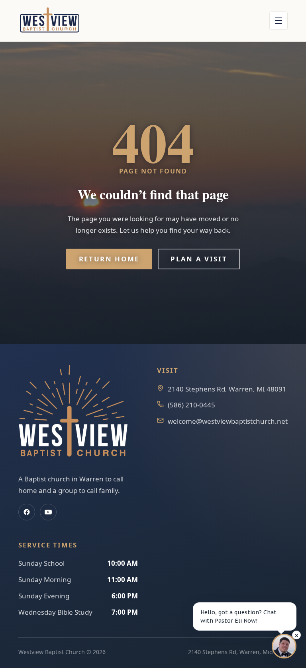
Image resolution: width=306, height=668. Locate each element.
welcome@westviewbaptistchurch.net (228, 421)
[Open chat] (284, 646)
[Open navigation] (278, 21)
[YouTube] (48, 512)
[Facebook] (26, 512)
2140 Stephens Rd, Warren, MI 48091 (227, 388)
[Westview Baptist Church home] (49, 20)
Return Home (109, 258)
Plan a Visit (199, 258)
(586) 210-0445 (191, 404)
